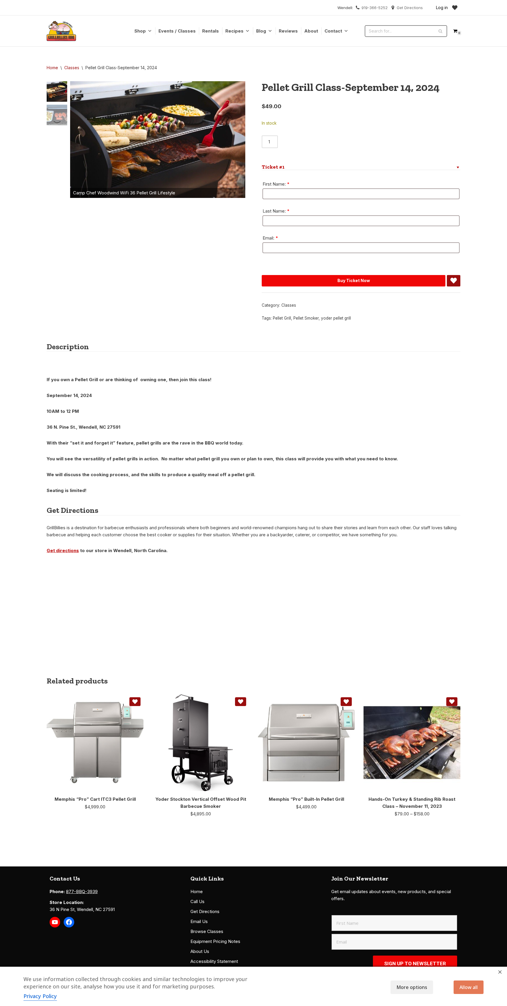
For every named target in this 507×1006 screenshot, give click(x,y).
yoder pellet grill (336, 318)
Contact (333, 31)
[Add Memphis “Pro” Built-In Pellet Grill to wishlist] (346, 701)
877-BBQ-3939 (82, 891)
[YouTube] (55, 922)
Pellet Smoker (306, 318)
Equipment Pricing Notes (215, 941)
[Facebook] (69, 922)
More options (411, 987)
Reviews (288, 31)
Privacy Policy (40, 996)
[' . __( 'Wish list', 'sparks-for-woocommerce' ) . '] (454, 7)
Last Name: (276, 211)
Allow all (468, 987)
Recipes (234, 31)
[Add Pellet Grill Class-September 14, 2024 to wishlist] (453, 280)
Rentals (210, 31)
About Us (199, 951)
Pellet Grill (282, 318)
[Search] (440, 31)
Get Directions (410, 7)
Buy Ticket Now (353, 280)
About (311, 31)
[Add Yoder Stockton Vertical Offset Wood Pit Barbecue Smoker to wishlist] (240, 701)
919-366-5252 (374, 7)
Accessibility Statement (214, 961)
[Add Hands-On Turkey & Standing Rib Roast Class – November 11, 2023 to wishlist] (451, 701)
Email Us (199, 921)
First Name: (276, 184)
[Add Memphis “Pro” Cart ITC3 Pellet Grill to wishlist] (135, 701)
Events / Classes (177, 31)
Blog (261, 31)
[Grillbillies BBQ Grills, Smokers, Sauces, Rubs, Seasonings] (61, 31)
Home (52, 67)
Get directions (63, 550)
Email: (270, 238)
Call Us (197, 901)
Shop (140, 31)
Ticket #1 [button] (273, 167)
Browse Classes (206, 931)
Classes (71, 67)
